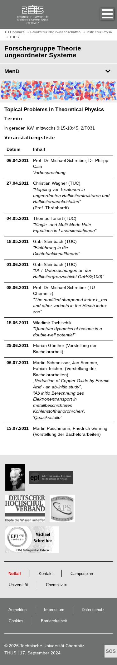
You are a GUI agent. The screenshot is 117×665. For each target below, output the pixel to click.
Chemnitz (54, 585)
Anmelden (17, 610)
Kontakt (46, 574)
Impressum (54, 610)
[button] (101, 14)
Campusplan (82, 574)
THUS (10, 652)
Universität (18, 585)
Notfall (14, 574)
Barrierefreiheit (54, 621)
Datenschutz (93, 610)
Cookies (16, 621)
